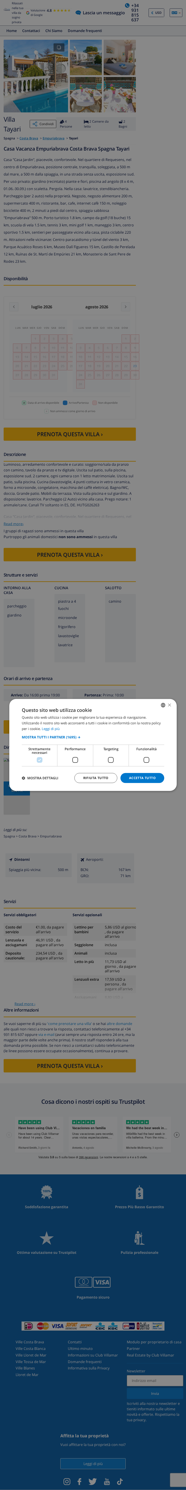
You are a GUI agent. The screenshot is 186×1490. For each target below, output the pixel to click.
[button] (93, 737)
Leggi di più (51, 728)
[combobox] (163, 705)
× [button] (169, 705)
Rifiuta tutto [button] (95, 778)
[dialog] (93, 745)
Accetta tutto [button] (142, 778)
